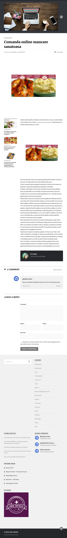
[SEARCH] (29, 361)
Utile (36, 426)
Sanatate (37, 415)
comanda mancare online (44, 122)
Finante (37, 399)
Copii (36, 383)
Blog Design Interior (11, 475)
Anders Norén (14, 534)
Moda (36, 411)
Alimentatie (8, 38)
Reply (59, 286)
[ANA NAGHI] (31, 30)
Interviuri (37, 407)
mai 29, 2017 (26, 286)
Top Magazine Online (12, 483)
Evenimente (38, 395)
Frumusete (38, 403)
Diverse (37, 387)
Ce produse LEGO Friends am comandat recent (17, 437)
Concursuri (38, 380)
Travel (36, 422)
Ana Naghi (13, 52)
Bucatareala (38, 368)
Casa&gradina (39, 376)
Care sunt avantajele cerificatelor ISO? (14, 457)
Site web (22, 332)
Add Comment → (58, 269)
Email (45, 323)
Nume (22, 323)
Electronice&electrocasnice (42, 391)
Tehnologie (38, 418)
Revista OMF (9, 468)
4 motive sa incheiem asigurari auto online (15, 447)
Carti (36, 372)
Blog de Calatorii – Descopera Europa (16, 471)
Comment (23, 304)
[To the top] (61, 528)
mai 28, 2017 (21, 52)
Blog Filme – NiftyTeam (12, 479)
